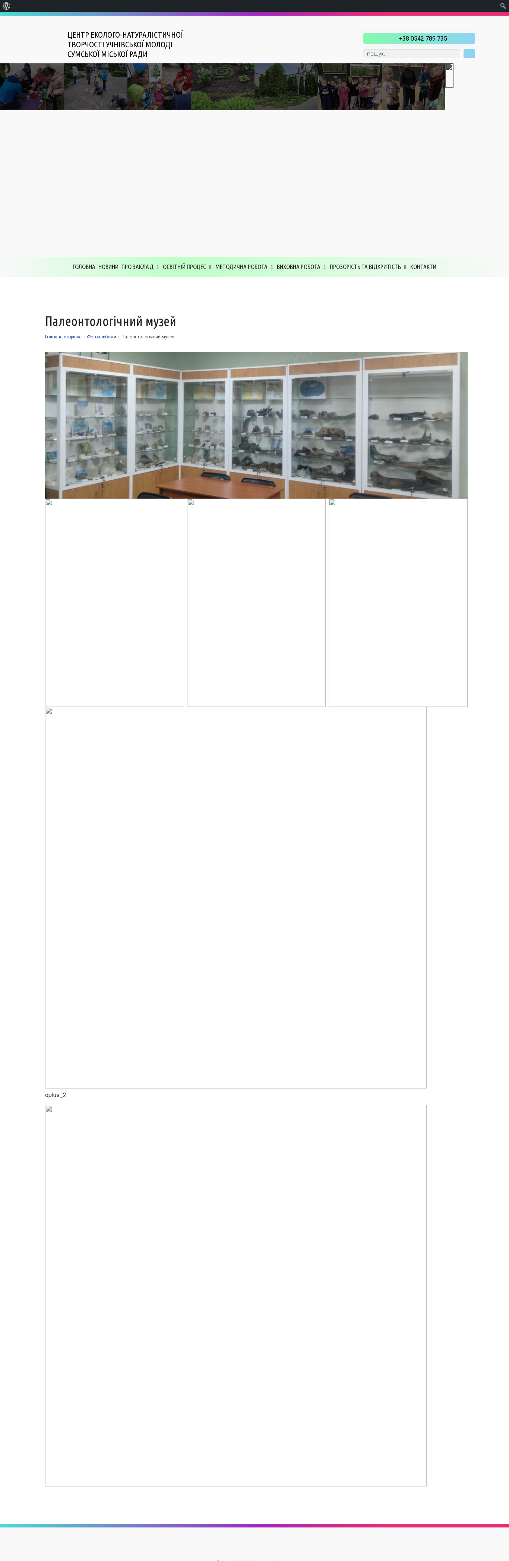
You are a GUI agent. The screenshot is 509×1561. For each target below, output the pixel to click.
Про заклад (137, 266)
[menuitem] (6, 6)
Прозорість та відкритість (365, 266)
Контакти (423, 266)
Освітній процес (184, 266)
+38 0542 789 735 (423, 38)
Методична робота (241, 266)
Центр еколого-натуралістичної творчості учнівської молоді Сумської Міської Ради (125, 44)
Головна (84, 266)
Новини (108, 266)
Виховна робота (298, 266)
